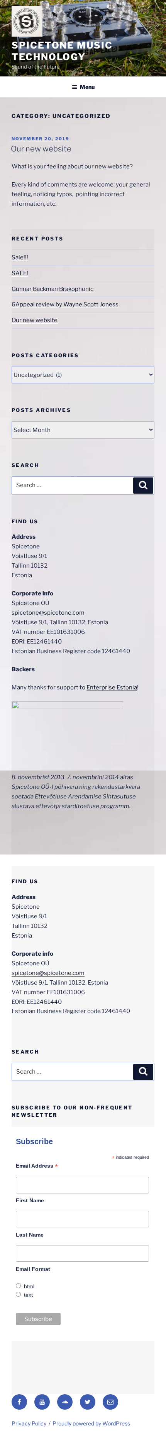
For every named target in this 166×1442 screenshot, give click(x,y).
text (28, 1295)
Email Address (37, 1166)
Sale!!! (20, 257)
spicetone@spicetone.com (48, 612)
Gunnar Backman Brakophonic (52, 289)
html (29, 1286)
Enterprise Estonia (111, 687)
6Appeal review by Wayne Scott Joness (65, 304)
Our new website (41, 148)
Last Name (30, 1235)
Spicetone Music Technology (62, 51)
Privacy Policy (29, 1423)
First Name (30, 1200)
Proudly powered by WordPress (91, 1423)
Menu (87, 87)
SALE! (20, 273)
